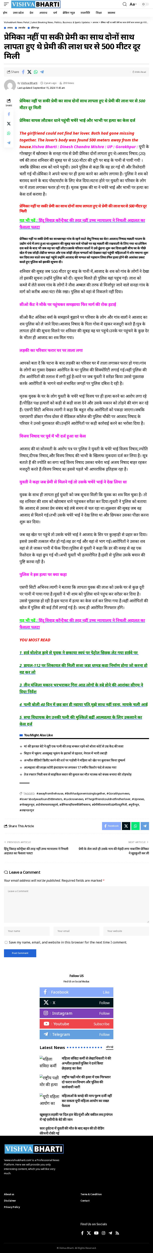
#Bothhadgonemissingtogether (85, 793)
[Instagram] (76, 1013)
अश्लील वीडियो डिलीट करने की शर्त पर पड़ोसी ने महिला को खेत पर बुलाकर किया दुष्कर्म (75, 760)
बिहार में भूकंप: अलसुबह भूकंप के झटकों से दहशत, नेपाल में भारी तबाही (65, 753)
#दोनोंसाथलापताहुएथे (47, 804)
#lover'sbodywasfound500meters (41, 799)
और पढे (109, 1047)
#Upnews (138, 799)
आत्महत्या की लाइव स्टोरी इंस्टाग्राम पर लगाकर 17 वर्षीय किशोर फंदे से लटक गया (70, 767)
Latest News (52, 1047)
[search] (125, 4)
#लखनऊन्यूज (27, 810)
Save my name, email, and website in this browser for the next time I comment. (68, 942)
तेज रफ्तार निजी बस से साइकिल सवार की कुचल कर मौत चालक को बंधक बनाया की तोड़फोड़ (78, 774)
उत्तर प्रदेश (21, 28)
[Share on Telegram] (42, 72)
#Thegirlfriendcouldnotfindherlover (107, 799)
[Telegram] (76, 1034)
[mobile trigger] (7, 4)
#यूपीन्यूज (133, 804)
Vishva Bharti (29, 83)
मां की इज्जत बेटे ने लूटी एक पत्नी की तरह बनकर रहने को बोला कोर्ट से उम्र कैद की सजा (73, 746)
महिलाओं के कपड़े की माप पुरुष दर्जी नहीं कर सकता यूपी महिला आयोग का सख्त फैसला (87, 1100)
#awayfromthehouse (49, 793)
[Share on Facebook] (23, 72)
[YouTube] (96, 1233)
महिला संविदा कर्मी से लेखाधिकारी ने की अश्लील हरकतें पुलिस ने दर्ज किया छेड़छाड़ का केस (86, 1063)
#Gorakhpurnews (118, 793)
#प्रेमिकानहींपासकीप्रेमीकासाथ (74, 804)
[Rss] (117, 1233)
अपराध (10, 28)
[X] (76, 1003)
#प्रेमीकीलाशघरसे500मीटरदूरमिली (109, 804)
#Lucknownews (73, 799)
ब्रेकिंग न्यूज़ (35, 28)
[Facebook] (76, 992)
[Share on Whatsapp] (35, 72)
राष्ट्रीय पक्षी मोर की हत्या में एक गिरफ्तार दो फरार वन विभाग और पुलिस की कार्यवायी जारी (86, 1082)
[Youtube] (76, 1024)
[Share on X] (29, 72)
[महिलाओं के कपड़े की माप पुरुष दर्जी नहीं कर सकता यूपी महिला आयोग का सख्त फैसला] (50, 1099)
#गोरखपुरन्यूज (27, 804)
